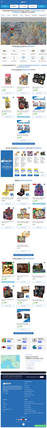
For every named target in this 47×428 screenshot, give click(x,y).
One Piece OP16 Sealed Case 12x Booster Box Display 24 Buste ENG (23, 198)
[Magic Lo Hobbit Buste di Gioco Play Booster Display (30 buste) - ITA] (42, 153)
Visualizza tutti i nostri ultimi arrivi (23, 333)
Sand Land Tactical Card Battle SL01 (7, 87)
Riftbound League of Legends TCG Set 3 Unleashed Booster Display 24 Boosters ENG (38, 198)
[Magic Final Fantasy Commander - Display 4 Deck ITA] (39, 79)
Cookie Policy (26, 385)
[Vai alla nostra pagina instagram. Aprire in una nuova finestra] (5, 393)
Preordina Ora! (6, 163)
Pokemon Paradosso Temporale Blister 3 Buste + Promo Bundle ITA (23, 135)
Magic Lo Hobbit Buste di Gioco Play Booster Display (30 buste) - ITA (42, 160)
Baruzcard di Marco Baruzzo (29, 401)
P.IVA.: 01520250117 (27, 407)
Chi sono (3, 15)
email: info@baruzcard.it (28, 409)
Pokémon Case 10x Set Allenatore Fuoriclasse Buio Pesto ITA (22, 300)
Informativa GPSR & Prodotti (29, 391)
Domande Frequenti (42, 15)
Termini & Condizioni (27, 389)
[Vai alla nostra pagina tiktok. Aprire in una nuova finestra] (7, 393)
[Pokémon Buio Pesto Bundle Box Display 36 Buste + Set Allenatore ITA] (23, 315)
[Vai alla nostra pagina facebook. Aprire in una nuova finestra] (3, 393)
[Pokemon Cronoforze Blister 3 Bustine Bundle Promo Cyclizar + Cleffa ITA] (39, 103)
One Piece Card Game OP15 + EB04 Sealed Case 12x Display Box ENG (7, 198)
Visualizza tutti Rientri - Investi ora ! (23, 254)
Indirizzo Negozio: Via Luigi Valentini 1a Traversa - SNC (33, 403)
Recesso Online (27, 396)
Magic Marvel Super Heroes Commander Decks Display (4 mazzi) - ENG (38, 300)
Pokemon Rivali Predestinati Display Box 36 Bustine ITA (7, 222)
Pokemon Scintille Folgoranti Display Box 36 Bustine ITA (23, 88)
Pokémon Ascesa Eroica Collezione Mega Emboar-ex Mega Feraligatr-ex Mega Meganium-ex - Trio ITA (23, 222)
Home (4, 401)
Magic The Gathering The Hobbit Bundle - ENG (22, 277)
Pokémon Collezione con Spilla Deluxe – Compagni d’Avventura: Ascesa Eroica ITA (38, 222)
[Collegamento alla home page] (7, 383)
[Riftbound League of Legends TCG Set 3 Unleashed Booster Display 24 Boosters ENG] (39, 189)
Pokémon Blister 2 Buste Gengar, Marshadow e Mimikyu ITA (29, 159)
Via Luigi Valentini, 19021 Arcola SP (35, 360)
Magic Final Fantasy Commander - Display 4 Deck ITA (38, 88)
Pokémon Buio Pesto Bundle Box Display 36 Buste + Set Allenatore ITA (23, 324)
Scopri (9, 341)
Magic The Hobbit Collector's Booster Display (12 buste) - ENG (7, 277)
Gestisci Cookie (5, 391)
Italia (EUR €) (23, 417)
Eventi (21, 15)
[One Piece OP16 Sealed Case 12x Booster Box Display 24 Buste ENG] (23, 189)
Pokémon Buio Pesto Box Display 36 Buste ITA (7, 300)
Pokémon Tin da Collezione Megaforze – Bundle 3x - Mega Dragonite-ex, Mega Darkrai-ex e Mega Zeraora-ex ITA (23, 162)
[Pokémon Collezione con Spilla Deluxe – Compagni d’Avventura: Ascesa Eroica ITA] (39, 213)
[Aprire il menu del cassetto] (2, 2)
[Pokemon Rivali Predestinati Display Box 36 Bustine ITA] (8, 213)
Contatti (8, 15)
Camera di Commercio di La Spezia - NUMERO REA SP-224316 (33, 413)
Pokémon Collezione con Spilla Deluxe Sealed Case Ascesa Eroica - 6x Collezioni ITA (23, 246)
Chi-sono (4, 405)
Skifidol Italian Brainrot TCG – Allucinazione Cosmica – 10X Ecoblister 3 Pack (6, 111)
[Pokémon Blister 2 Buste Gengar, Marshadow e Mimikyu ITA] (29, 153)
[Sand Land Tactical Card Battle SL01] (8, 79)
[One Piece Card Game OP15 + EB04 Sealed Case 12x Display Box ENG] (8, 189)
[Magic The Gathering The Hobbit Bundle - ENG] (23, 268)
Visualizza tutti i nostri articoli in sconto (23, 143)
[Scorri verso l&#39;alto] (23, 424)
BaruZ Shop (5, 403)
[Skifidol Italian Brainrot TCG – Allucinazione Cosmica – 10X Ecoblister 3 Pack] (8, 103)
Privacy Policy (26, 387)
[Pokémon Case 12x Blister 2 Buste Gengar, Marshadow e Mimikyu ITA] (36, 153)
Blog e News (27, 15)
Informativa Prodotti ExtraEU (29, 394)
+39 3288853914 (32, 362)
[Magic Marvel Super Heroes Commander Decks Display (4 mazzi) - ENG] (39, 291)
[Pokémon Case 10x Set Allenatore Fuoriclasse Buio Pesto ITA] (23, 291)
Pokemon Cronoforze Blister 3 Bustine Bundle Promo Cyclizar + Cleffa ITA (38, 111)
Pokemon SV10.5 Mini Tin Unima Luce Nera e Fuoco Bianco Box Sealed (23, 111)
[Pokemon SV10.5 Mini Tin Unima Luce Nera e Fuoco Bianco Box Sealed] (23, 103)
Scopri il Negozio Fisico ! (7, 409)
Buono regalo (34, 15)
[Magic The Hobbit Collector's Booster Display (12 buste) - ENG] (8, 268)
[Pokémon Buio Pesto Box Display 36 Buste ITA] (8, 291)
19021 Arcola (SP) (27, 405)
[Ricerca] (44, 2)
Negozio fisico (15, 15)
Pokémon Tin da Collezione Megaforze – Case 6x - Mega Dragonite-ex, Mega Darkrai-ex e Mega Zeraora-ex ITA (17, 162)
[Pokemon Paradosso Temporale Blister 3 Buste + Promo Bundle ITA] (23, 126)
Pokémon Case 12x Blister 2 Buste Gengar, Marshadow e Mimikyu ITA (36, 160)
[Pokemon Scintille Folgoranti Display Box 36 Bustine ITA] (23, 79)
